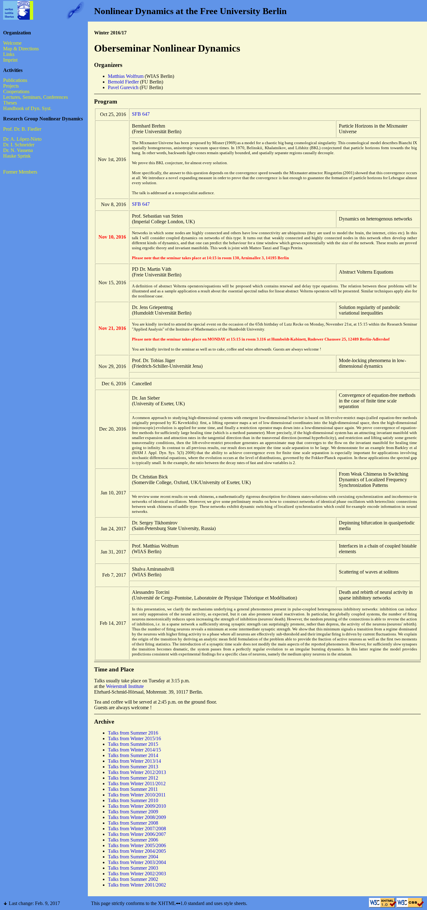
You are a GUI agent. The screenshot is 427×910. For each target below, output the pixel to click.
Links (8, 54)
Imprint (10, 60)
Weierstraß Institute (125, 686)
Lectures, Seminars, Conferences (35, 97)
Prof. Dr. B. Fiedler (22, 129)
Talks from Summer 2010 (133, 800)
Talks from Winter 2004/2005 (137, 851)
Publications (15, 80)
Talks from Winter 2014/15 (134, 749)
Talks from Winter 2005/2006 (137, 845)
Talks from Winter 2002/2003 (137, 873)
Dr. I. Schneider (18, 144)
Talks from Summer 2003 (133, 868)
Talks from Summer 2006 (133, 839)
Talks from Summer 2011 (133, 789)
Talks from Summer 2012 (133, 778)
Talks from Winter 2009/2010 (137, 806)
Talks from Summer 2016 (133, 733)
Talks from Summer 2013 (133, 766)
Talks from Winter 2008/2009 (137, 817)
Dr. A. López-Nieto (22, 139)
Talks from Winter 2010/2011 (137, 794)
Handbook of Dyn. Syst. (27, 108)
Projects (11, 85)
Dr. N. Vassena (18, 150)
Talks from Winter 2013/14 (134, 761)
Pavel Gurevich (123, 87)
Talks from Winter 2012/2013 (137, 772)
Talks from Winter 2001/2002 (137, 884)
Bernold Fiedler (123, 81)
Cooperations (16, 91)
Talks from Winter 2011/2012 (137, 783)
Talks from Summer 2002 (133, 879)
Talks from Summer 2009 (133, 811)
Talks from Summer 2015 (133, 744)
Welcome (12, 43)
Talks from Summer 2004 (133, 856)
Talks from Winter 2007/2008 (137, 828)
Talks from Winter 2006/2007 (137, 834)
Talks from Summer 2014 (133, 755)
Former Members (20, 171)
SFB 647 (141, 114)
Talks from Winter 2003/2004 (137, 862)
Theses (10, 102)
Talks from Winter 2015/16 (134, 738)
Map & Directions (21, 48)
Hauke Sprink (17, 156)
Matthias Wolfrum (125, 76)
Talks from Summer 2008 (133, 823)
